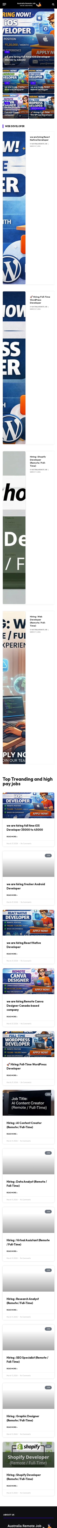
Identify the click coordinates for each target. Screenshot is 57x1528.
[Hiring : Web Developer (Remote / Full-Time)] (14, 687)
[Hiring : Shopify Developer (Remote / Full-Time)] (14, 527)
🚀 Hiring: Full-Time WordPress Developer (41, 113)
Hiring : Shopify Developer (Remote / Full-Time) (38, 461)
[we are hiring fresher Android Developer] (15, 80)
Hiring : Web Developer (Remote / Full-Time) (38, 621)
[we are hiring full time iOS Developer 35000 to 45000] (28, 38)
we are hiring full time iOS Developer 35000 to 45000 (27, 58)
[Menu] (4, 4)
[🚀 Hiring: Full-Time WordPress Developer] (41, 106)
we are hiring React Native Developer (40, 88)
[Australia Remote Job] (28, 4)
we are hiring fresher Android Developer (15, 88)
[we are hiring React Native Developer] (41, 80)
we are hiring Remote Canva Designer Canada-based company (15, 111)
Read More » (12, 837)
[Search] (53, 4)
